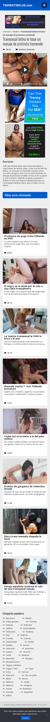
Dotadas (9, 692)
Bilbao (8, 679)
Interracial (10, 648)
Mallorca (9, 682)
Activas (9, 689)
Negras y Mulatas (13, 665)
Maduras (25, 655)
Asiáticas (24, 635)
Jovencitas (29, 648)
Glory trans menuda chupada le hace (22, 537)
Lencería (26, 652)
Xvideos (9, 628)
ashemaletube (29, 628)
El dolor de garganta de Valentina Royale (24, 487)
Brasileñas (27, 689)
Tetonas (25, 672)
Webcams (10, 675)
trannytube (10, 632)
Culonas (27, 638)
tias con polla (31, 675)
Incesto (26, 645)
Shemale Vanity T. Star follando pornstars (23, 387)
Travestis (7, 31)
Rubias (9, 695)
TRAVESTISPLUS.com (17, 5)
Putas (8, 672)
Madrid (16, 31)
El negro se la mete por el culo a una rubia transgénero (23, 287)
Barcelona (10, 618)
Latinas (9, 652)
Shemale (31, 49)
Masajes (29, 658)
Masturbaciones (13, 662)
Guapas (9, 645)
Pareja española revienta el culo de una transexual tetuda (23, 587)
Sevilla (26, 682)
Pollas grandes (12, 622)
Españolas (28, 692)
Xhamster (28, 625)
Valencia (9, 685)
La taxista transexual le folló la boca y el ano (23, 337)
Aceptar (25, 718)
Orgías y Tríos (12, 669)
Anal (8, 635)
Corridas (9, 638)
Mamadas (10, 658)
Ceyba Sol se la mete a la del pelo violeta (24, 437)
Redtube (9, 625)
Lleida (8, 655)
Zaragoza (28, 685)
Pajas (31, 669)
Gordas (31, 642)
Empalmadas (11, 642)
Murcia (25, 679)
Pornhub (33, 622)
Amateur (29, 632)
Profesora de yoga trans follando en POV (24, 237)
